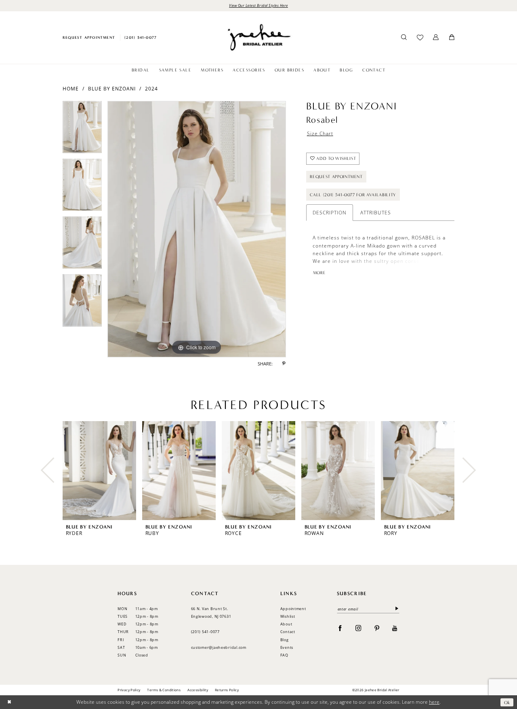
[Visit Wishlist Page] (420, 37)
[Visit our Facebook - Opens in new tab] (340, 627)
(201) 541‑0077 (205, 631)
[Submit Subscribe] (395, 609)
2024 (151, 88)
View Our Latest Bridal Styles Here (258, 5)
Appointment (293, 608)
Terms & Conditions (164, 690)
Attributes (375, 212)
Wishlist (287, 616)
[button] (436, 37)
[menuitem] (89, 37)
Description (330, 212)
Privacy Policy (129, 690)
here (434, 702)
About (286, 624)
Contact (287, 631)
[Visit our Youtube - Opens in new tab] (395, 627)
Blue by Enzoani (112, 88)
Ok (507, 702)
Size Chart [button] (320, 133)
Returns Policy (227, 690)
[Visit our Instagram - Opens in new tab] (358, 627)
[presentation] (99, 470)
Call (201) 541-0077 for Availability (353, 194)
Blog (284, 639)
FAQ (284, 655)
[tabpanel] (82, 130)
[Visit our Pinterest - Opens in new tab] (377, 627)
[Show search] (404, 37)
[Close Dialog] (9, 702)
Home (71, 88)
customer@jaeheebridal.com (218, 647)
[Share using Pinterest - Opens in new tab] (284, 364)
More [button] (319, 272)
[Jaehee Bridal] (258, 37)
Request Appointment (336, 176)
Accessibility (197, 690)
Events (286, 647)
